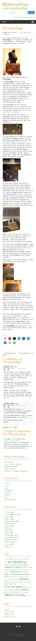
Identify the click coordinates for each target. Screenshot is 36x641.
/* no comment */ (10, 514)
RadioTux (6, 592)
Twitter (17, 17)
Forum (6, 486)
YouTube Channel (10, 499)
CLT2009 (13, 574)
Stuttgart (17, 592)
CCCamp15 (29, 567)
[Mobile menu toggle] (33, 22)
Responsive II (10, 635)
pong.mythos (9, 539)
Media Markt (27, 587)
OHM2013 (25, 590)
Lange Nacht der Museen (25, 582)
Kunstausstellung (13, 582)
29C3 (21, 559)
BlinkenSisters (16, 565)
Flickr (7, 483)
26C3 (18, 559)
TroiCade (19, 595)
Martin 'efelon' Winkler (13, 464)
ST (31, 236)
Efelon (8, 238)
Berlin (5, 562)
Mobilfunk (6, 590)
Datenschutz (24, 574)
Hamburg (22, 576)
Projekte (25, 17)
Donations (8, 523)
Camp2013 (18, 567)
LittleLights (9, 535)
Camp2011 (8, 567)
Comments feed (9, 614)
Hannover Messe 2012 (13, 579)
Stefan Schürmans (10, 469)
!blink (7, 512)
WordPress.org (9, 616)
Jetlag (6, 582)
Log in (7, 609)
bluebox (7, 519)
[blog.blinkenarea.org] (15, 6)
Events (7, 530)
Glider (11, 577)
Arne (4, 192)
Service (7, 544)
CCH (5, 569)
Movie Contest (15, 590)
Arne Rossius (9, 462)
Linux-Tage (12, 584)
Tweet (6, 546)
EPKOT (6, 528)
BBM (28, 559)
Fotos (6, 488)
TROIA (8, 595)
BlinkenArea (17, 562)
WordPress (27, 635)
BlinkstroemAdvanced (21, 106)
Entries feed (9, 611)
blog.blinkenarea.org (20, 634)
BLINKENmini (7, 565)
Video (5, 598)
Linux (6, 584)
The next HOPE (24, 592)
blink (6, 517)
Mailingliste (9, 490)
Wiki (31, 17)
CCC (25, 567)
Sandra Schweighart (11, 466)
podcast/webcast (10, 537)
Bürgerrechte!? (10, 521)
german (7, 533)
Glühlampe (16, 576)
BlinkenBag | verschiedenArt (12, 439)
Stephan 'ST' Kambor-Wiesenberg (16, 471)
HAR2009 (24, 579)
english (7, 526)
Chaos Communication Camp (13, 569)
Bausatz (24, 559)
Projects (8, 542)
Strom (11, 592)
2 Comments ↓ (7, 34)
